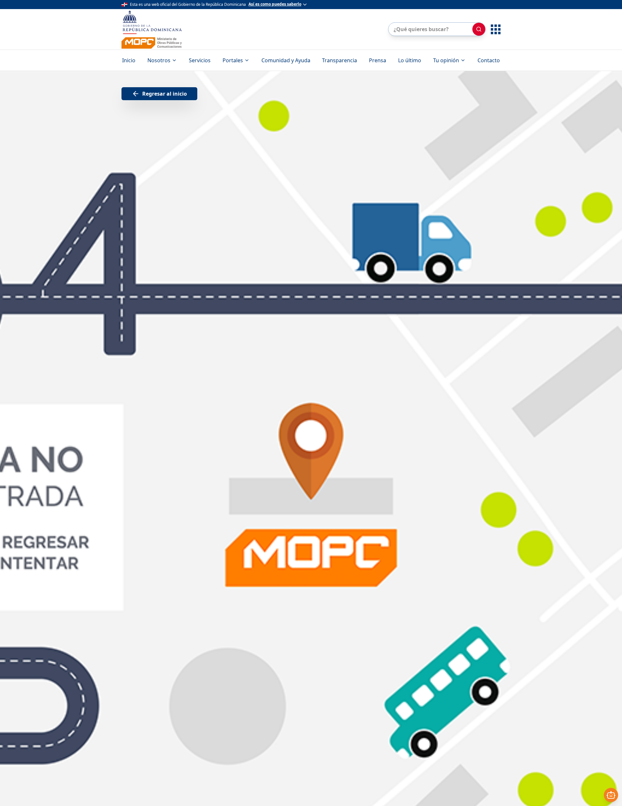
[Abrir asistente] (611, 795)
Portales (233, 60)
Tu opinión (446, 60)
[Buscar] (478, 29)
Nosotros (158, 60)
